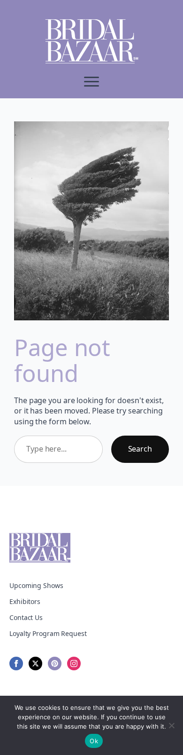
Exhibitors (24, 601)
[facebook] (16, 663)
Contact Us (26, 617)
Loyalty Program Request (48, 633)
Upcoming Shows (36, 585)
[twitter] (35, 663)
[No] (171, 725)
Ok (94, 741)
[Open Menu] (91, 81)
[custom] (54, 663)
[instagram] (74, 663)
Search (140, 449)
